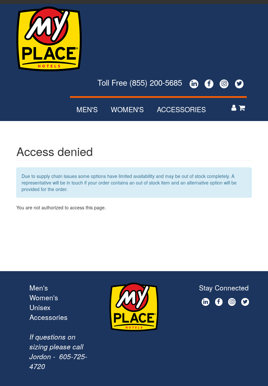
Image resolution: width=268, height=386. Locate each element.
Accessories (181, 109)
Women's (127, 109)
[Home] (51, 39)
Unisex (40, 307)
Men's (87, 109)
